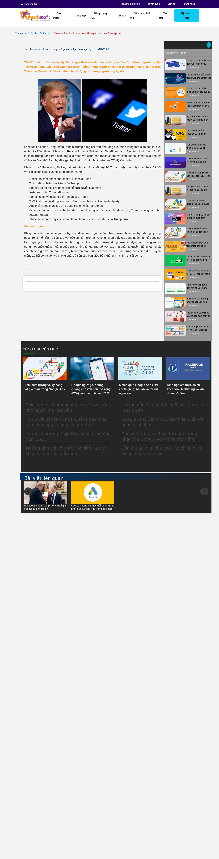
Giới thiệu (57, 15)
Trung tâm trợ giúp (130, 3)
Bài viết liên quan (43, 478)
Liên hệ (171, 3)
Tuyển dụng (154, 3)
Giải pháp (80, 15)
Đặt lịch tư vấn (187, 15)
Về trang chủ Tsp (29, 3)
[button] (28, 491)
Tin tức (163, 15)
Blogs (122, 15)
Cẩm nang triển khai (140, 15)
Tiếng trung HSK (98, 15)
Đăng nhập (189, 3)
